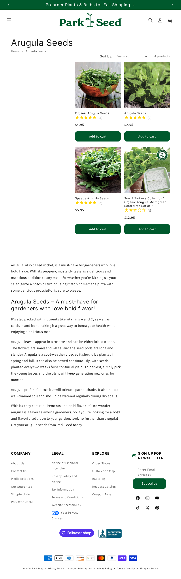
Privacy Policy (56, 568)
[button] (9, 20)
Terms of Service (126, 568)
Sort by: (106, 56)
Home (15, 51)
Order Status (101, 463)
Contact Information (80, 568)
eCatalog (98, 479)
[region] (90, 4)
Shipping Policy (149, 568)
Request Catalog (104, 487)
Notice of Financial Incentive (65, 465)
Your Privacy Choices (65, 515)
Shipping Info (20, 494)
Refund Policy (104, 568)
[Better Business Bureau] (110, 533)
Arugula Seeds (36, 51)
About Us (17, 463)
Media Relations (22, 479)
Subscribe (149, 483)
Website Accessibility (66, 505)
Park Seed (37, 568)
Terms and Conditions (67, 497)
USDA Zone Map (103, 471)
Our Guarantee (21, 487)
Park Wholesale (22, 502)
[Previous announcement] (8, 5)
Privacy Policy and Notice (64, 478)
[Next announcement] (172, 5)
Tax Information (63, 489)
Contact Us (19, 471)
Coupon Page (101, 494)
